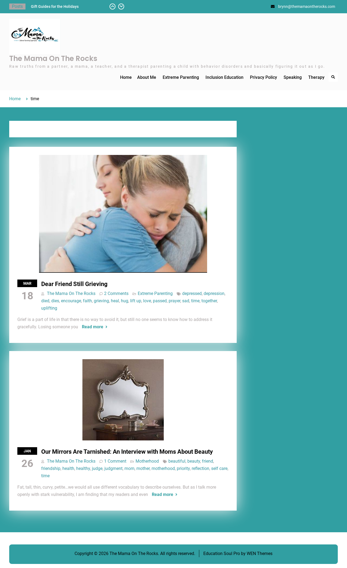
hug (124, 300)
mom (129, 468)
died (45, 300)
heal (115, 300)
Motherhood (147, 461)
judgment (113, 468)
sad (185, 300)
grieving (101, 300)
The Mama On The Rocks (53, 58)
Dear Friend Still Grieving (74, 284)
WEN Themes (259, 553)
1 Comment (115, 461)
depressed (192, 293)
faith (87, 300)
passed (160, 300)
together (209, 300)
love (147, 300)
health (68, 468)
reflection (200, 468)
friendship (50, 468)
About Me (146, 77)
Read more (92, 326)
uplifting (49, 308)
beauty (193, 461)
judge (97, 468)
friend (207, 461)
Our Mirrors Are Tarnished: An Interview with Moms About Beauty (127, 451)
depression (214, 293)
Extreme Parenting (181, 77)
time (195, 300)
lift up (135, 300)
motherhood (163, 468)
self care (219, 468)
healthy (83, 468)
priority (183, 468)
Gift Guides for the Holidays (55, 6)
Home (126, 77)
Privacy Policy (263, 77)
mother (143, 468)
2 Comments (116, 293)
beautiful (176, 461)
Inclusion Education (224, 77)
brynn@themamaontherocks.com (306, 6)
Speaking (293, 77)
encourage (71, 300)
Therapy (316, 77)
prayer (174, 300)
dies (55, 300)
